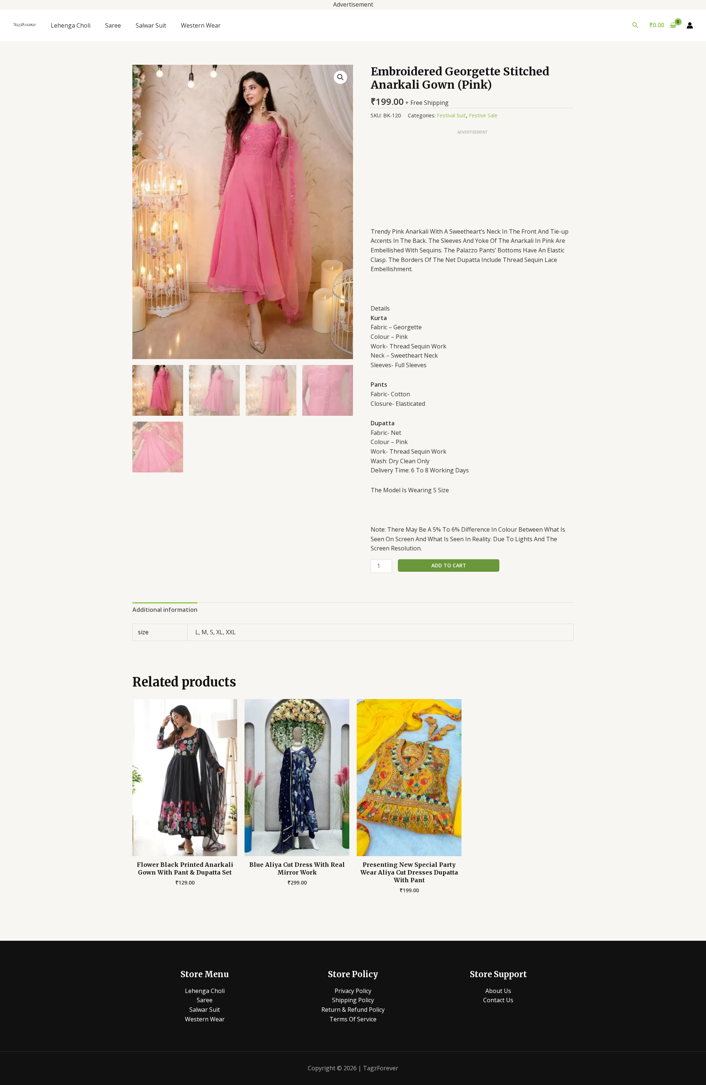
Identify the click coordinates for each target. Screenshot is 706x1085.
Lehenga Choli (70, 25)
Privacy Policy (353, 991)
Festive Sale (483, 115)
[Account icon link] (690, 25)
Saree (113, 25)
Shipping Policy (353, 1000)
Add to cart (448, 565)
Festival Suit (451, 115)
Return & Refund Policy (353, 1010)
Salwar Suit (151, 25)
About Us (498, 991)
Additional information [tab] (164, 610)
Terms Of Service (353, 1019)
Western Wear (201, 25)
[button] (635, 25)
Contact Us (498, 1000)
